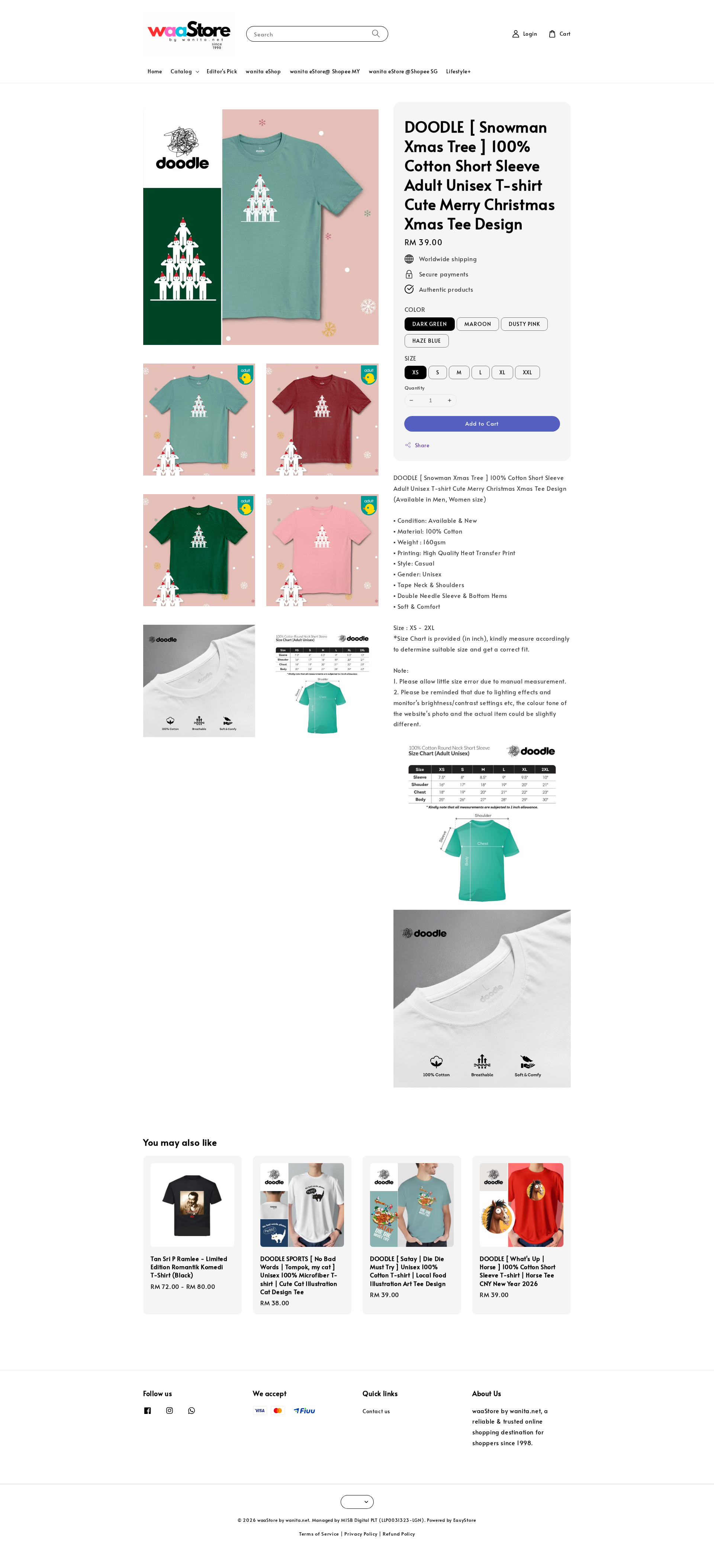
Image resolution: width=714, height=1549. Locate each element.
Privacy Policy (360, 1533)
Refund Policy (399, 1533)
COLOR (415, 309)
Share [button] (422, 445)
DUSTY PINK (524, 323)
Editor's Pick (222, 71)
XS (415, 372)
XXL (527, 372)
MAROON (477, 323)
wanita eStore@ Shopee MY (325, 71)
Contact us (376, 1411)
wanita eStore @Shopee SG (403, 71)
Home (155, 71)
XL (502, 372)
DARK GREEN (429, 323)
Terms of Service (319, 1533)
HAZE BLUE (426, 340)
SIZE (410, 358)
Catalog (181, 71)
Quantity (415, 387)
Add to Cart (482, 423)
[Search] (376, 33)
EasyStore (464, 1520)
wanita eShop (263, 71)
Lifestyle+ (458, 71)
